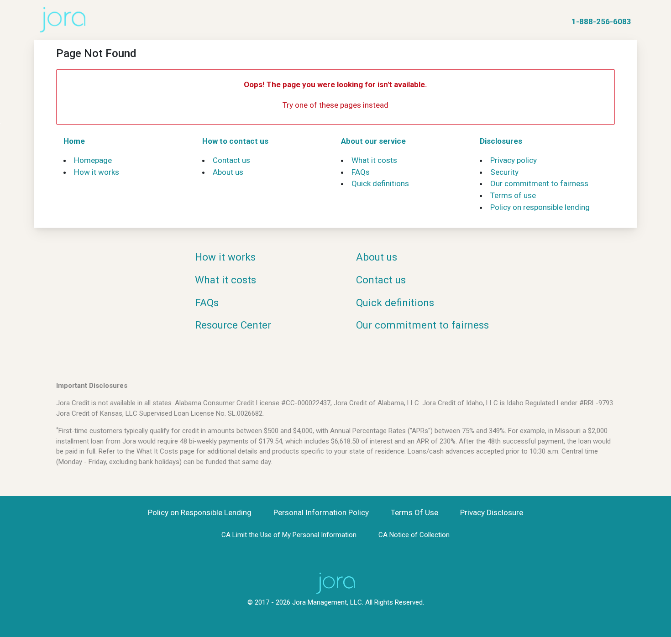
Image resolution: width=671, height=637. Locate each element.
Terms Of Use (414, 512)
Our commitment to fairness (539, 183)
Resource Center (233, 325)
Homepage (93, 160)
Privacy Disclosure (491, 512)
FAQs (360, 172)
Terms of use (513, 195)
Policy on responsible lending (540, 207)
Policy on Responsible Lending (200, 512)
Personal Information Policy (321, 512)
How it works (96, 172)
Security (504, 172)
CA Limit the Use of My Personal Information (288, 535)
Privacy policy (513, 160)
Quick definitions (380, 183)
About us (228, 172)
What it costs (374, 160)
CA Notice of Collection (414, 535)
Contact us (231, 160)
